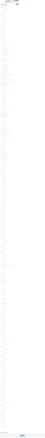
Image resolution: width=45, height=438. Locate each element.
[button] (2, 3)
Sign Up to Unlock (22, 435)
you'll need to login (25, 436)
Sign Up (17, 4)
